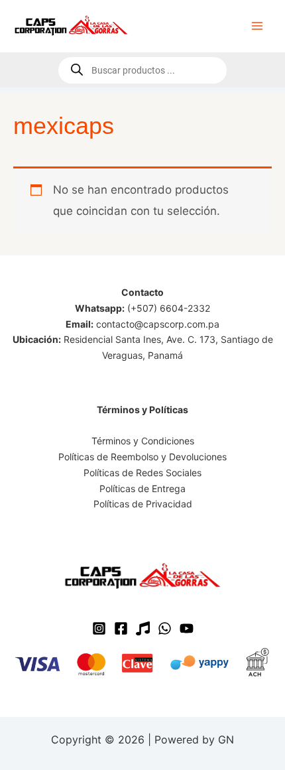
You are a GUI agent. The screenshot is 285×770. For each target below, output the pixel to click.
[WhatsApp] (165, 628)
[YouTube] (187, 628)
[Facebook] (121, 628)
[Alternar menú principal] (257, 25)
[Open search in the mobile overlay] (142, 70)
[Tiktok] (143, 628)
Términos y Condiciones (142, 440)
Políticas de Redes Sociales (142, 472)
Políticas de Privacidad (142, 503)
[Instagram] (99, 628)
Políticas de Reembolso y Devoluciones (142, 456)
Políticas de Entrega (142, 488)
